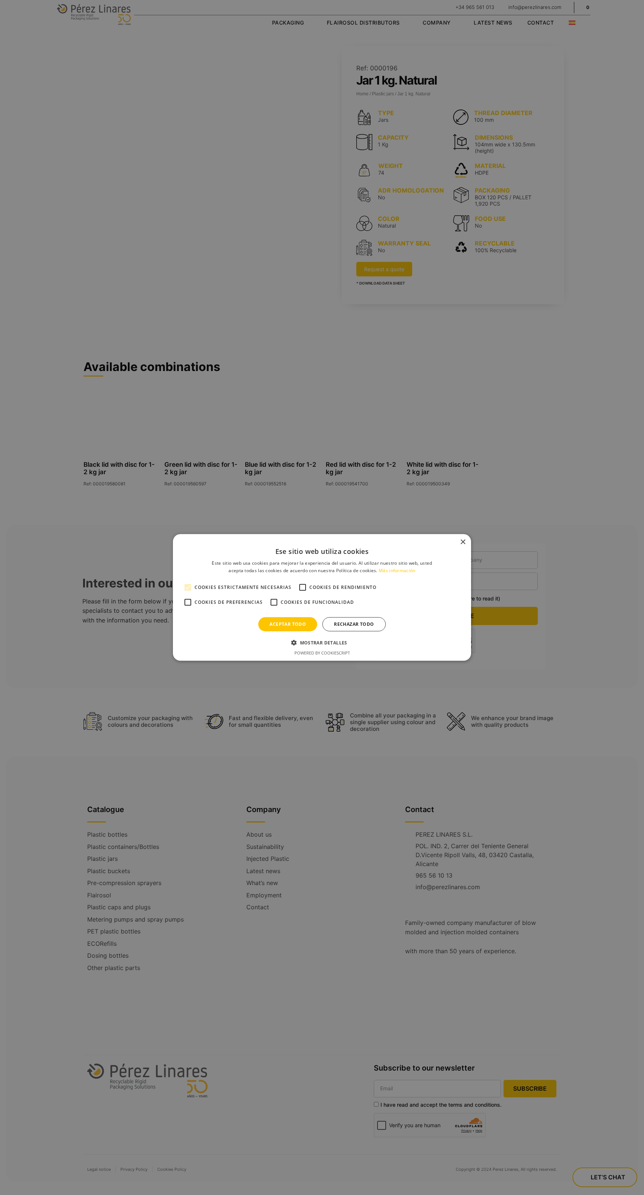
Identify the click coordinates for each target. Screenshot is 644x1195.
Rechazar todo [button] (354, 624)
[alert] (322, 597)
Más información (397, 570)
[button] (322, 642)
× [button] (462, 542)
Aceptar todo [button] (287, 624)
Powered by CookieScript (322, 653)
